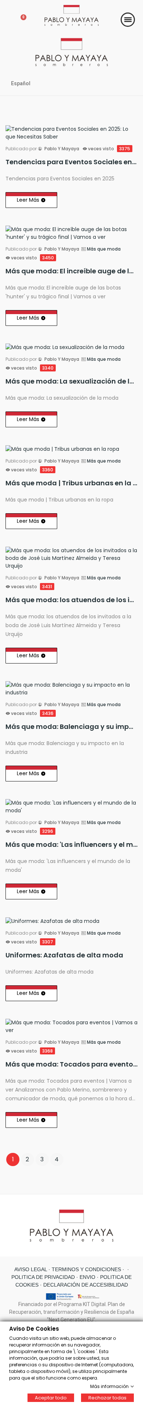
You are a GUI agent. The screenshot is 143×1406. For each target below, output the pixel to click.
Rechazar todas (107, 1397)
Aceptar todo (51, 1397)
